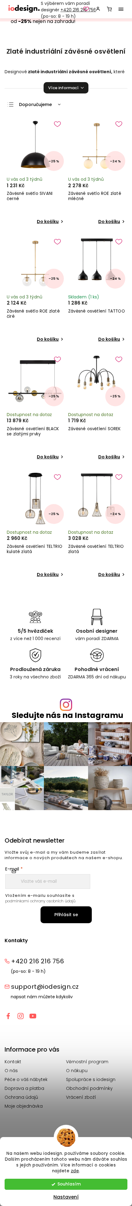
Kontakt (13, 1062)
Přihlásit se (66, 915)
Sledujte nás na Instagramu (67, 715)
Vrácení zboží (81, 1097)
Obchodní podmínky (89, 1088)
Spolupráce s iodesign (90, 1079)
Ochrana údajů (21, 1097)
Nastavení (66, 1197)
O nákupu (76, 1071)
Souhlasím (69, 1184)
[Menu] (121, 9)
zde (75, 1171)
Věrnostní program (87, 1062)
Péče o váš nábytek (26, 1079)
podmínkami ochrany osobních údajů (40, 901)
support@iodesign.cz (45, 986)
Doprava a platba (24, 1088)
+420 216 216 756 (78, 10)
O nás (11, 1071)
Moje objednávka (24, 1106)
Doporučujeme (35, 104)
